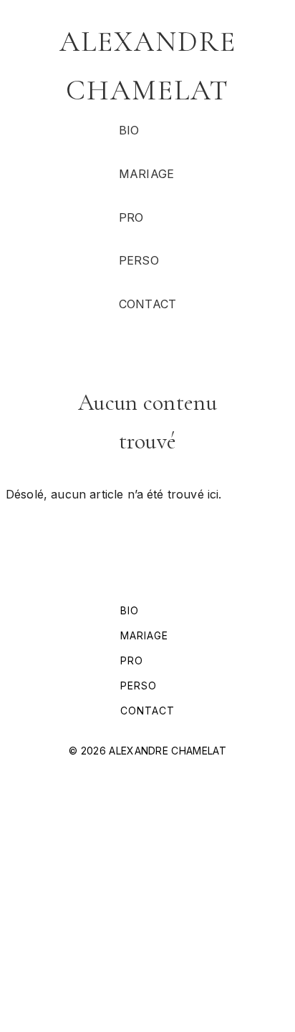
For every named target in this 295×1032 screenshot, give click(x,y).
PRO (131, 217)
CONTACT (147, 304)
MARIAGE (146, 174)
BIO (129, 130)
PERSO (139, 260)
